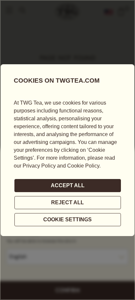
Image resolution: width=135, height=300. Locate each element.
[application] (67, 150)
